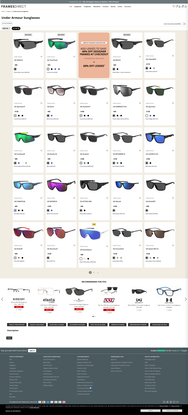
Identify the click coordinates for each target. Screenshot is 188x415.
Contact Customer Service (84, 391)
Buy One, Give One (116, 371)
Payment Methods (82, 359)
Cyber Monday (47, 365)
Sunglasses (87, 6)
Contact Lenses (13, 374)
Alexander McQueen (77, 325)
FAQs (146, 362)
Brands (113, 6)
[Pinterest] (171, 402)
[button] (186, 299)
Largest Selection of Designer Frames (121, 362)
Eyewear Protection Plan (84, 362)
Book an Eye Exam (150, 388)
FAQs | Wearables (150, 365)
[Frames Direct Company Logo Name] (13, 6)
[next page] (98, 272)
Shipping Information (83, 377)
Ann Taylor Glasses (98, 325)
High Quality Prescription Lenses (120, 365)
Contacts (105, 6)
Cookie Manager (34, 407)
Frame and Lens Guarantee (85, 382)
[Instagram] (174, 402)
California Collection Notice (85, 385)
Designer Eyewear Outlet (50, 368)
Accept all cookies (172, 410)
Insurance (127, 6)
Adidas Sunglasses (37, 325)
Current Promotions (49, 359)
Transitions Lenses (150, 385)
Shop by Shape (13, 385)
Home (3, 11)
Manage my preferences (13, 410)
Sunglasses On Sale (159, 325)
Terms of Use (175, 406)
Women (11, 362)
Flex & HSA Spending (151, 391)
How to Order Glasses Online (153, 368)
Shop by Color (13, 379)
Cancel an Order (81, 368)
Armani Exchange (117, 325)
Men (10, 359)
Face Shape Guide (150, 377)
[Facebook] (164, 402)
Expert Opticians (116, 368)
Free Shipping (47, 371)
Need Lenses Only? (150, 382)
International (81, 379)
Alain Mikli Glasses (57, 325)
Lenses (120, 6)
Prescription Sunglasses (16, 371)
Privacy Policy (164, 406)
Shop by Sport (13, 388)
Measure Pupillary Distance (152, 374)
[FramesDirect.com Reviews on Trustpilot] (148, 351)
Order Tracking (81, 371)
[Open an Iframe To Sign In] (180, 6)
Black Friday (46, 362)
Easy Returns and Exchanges (85, 365)
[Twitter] (167, 402)
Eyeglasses (77, 6)
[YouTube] (177, 402)
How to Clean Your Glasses (152, 371)
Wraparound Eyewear (138, 325)
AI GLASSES (7, 23)
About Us (113, 359)
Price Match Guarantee (50, 379)
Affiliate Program (48, 385)
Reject (151, 410)
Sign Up (32, 351)
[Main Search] (174, 6)
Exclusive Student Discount (51, 377)
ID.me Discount (47, 374)
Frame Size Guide (150, 379)
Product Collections (15, 377)
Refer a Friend (47, 382)
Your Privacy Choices (83, 388)
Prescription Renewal (83, 394)
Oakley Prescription (16, 325)
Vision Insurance (82, 374)
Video (9, 338)
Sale (70, 6)
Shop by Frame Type (15, 382)
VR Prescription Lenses (16, 391)
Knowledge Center (150, 359)
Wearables (96, 6)
